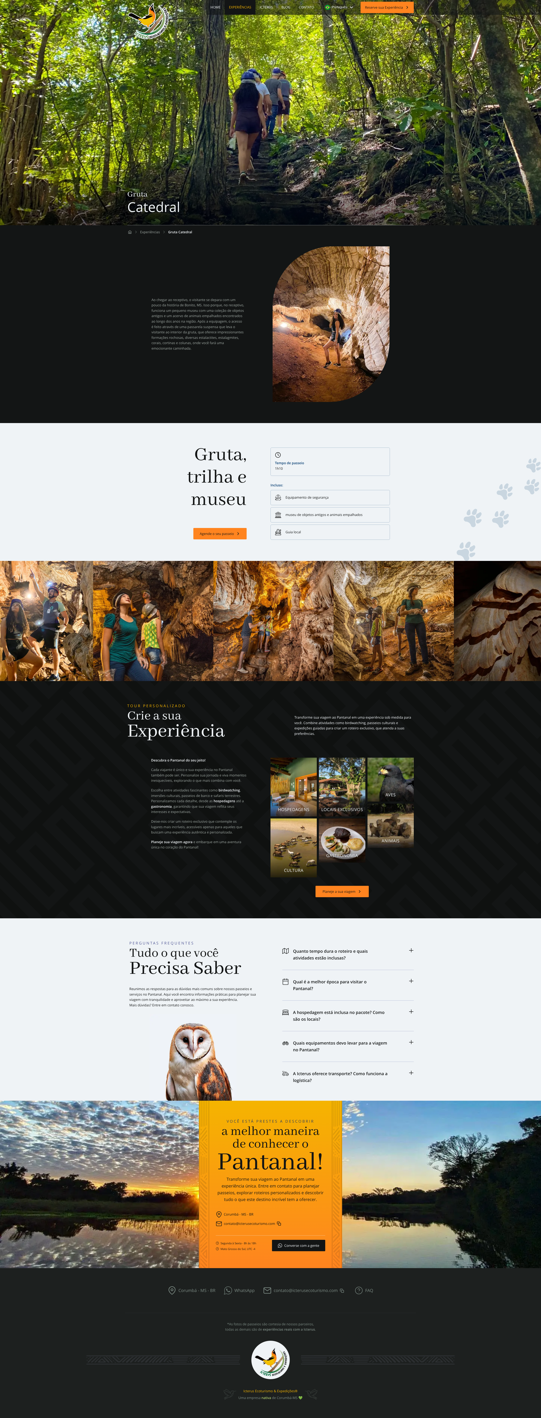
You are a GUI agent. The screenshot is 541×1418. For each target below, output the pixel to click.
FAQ (369, 1290)
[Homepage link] (130, 232)
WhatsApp (244, 1290)
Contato (306, 7)
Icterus (266, 7)
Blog (285, 7)
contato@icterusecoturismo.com (249, 1223)
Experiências (240, 7)
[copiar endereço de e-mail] (279, 1223)
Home (215, 7)
